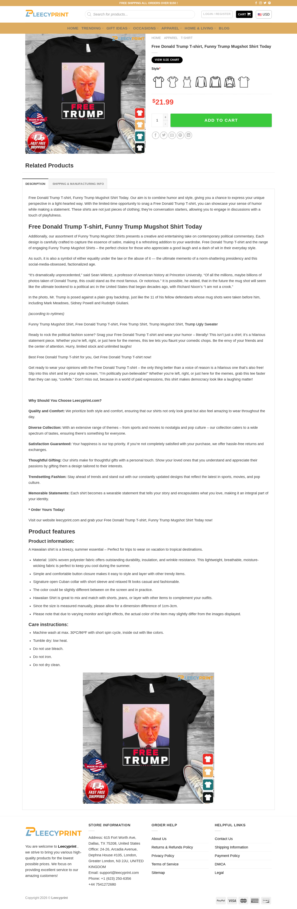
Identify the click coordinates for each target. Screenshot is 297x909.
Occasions (144, 28)
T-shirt (187, 38)
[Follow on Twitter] (265, 3)
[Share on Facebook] (155, 135)
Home (72, 28)
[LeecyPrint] (49, 14)
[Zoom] (31, 148)
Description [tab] (35, 183)
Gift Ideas (117, 28)
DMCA (220, 864)
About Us (159, 839)
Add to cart (221, 120)
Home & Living (199, 28)
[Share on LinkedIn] (188, 135)
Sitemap (158, 873)
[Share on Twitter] (163, 135)
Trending (91, 28)
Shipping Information (231, 847)
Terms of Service (165, 864)
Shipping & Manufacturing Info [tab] (78, 183)
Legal (219, 873)
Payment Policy (227, 856)
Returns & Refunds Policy (172, 847)
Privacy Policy (163, 856)
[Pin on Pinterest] (180, 135)
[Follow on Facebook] (256, 3)
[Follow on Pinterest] (269, 3)
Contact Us (224, 839)
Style (156, 68)
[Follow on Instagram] (260, 3)
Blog (224, 28)
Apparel (170, 28)
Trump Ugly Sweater (201, 324)
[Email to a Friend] (172, 135)
